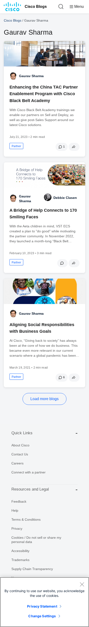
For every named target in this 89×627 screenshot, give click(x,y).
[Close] (82, 584)
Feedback (18, 501)
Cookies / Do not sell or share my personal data (36, 540)
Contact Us (19, 454)
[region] (44, 602)
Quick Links (22, 433)
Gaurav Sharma (31, 76)
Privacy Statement (42, 606)
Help (14, 510)
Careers (17, 463)
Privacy (16, 528)
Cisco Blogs (36, 7)
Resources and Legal (30, 489)
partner (16, 146)
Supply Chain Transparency (32, 569)
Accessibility (20, 551)
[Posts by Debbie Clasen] (48, 197)
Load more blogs (44, 399)
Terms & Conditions (26, 519)
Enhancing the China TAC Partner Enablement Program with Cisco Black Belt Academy (43, 94)
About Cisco (20, 445)
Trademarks (20, 560)
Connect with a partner (28, 472)
